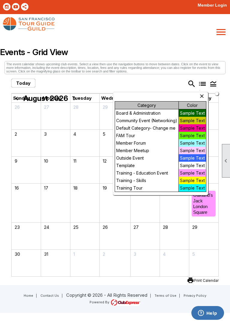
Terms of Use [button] (165, 295)
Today (23, 83)
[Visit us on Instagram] (6, 6)
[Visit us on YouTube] (15, 6)
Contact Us (49, 295)
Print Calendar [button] (206, 280)
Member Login (212, 5)
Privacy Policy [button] (195, 295)
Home (28, 295)
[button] (213, 83)
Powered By (100, 302)
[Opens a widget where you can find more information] (207, 313)
